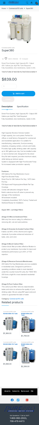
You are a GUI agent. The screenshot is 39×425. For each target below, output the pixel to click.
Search (27, 3)
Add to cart (20, 93)
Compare (25, 59)
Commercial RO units (16, 8)
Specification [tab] (22, 107)
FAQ (32, 391)
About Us (7, 391)
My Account (25, 391)
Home (4, 8)
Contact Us (15, 391)
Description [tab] (7, 107)
